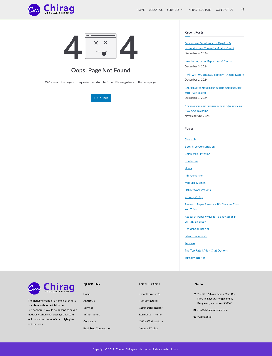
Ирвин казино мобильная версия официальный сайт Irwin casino (213, 90)
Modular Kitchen (195, 182)
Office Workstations (198, 190)
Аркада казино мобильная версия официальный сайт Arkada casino (214, 108)
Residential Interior (197, 228)
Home (188, 168)
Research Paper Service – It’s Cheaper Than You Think (212, 207)
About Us (156, 9)
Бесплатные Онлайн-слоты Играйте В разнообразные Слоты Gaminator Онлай (209, 45)
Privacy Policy (194, 197)
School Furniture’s (196, 236)
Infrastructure (199, 9)
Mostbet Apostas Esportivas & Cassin (208, 61)
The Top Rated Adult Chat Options (206, 250)
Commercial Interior (197, 153)
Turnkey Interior (195, 257)
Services (173, 9)
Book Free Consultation (200, 146)
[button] (181, 9)
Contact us (224, 9)
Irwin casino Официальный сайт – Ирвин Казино (214, 74)
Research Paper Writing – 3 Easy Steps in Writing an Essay (210, 219)
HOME (141, 9)
